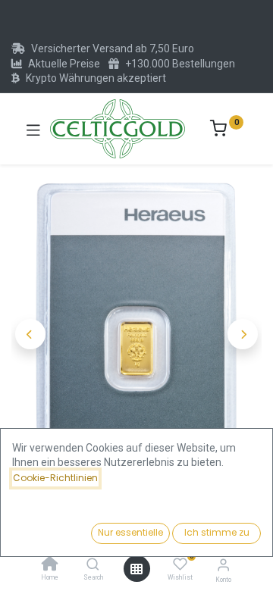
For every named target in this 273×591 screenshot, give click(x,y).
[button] (30, 334)
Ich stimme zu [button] (216, 532)
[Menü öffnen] (136, 569)
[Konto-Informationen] (223, 565)
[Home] (50, 565)
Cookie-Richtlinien (55, 477)
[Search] (93, 565)
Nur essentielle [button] (130, 532)
